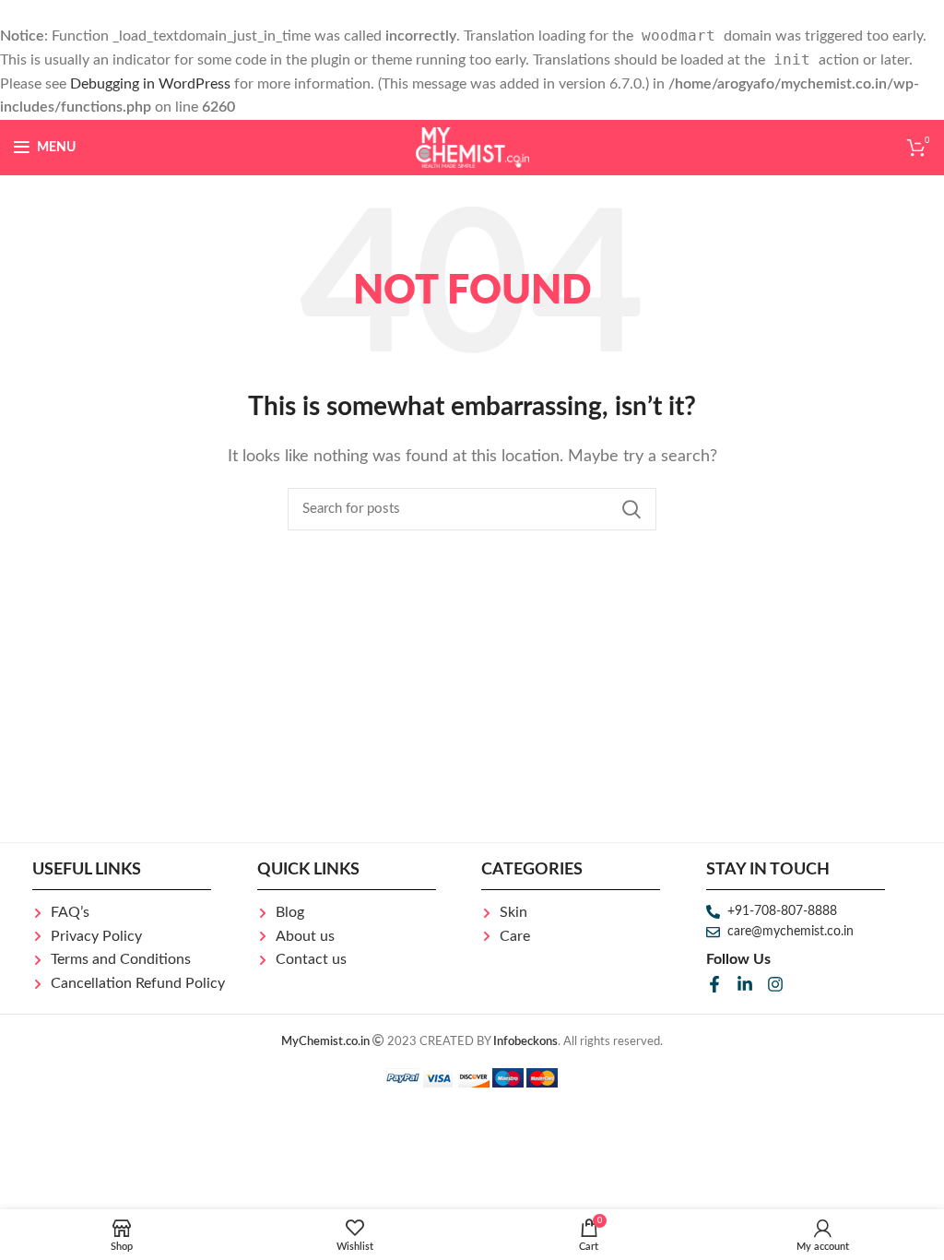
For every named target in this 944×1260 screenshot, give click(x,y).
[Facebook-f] (714, 984)
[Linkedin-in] (745, 984)
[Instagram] (775, 984)
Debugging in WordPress (150, 84)
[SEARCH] (631, 509)
